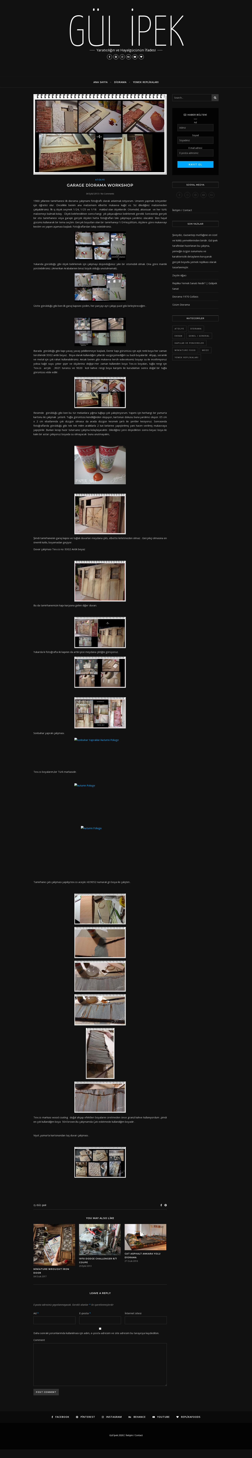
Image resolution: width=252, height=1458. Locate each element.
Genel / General (199, 335)
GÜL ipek (41, 1205)
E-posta (85, 1313)
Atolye (100, 179)
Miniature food (185, 350)
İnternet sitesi (133, 1313)
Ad (36, 1313)
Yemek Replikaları (146, 82)
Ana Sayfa (100, 82)
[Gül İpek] (126, 38)
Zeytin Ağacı (179, 275)
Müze (205, 350)
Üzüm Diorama (181, 304)
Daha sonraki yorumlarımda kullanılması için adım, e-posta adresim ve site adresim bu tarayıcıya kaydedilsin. (96, 1333)
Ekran (178, 335)
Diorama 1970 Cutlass (185, 296)
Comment (39, 1340)
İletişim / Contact (182, 210)
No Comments (107, 193)
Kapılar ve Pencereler (189, 343)
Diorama (120, 82)
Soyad (195, 135)
